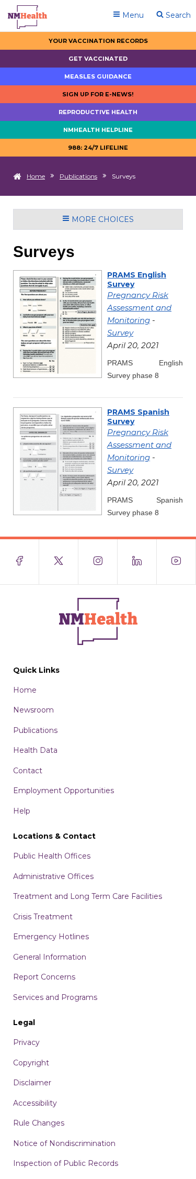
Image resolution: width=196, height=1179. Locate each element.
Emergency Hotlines (51, 936)
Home (36, 176)
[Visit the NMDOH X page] (58, 561)
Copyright (31, 1062)
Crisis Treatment (43, 916)
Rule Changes (38, 1123)
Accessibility (35, 1103)
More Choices (102, 219)
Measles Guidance (98, 76)
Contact (27, 770)
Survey (120, 333)
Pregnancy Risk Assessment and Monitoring (139, 307)
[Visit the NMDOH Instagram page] (98, 561)
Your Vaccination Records (98, 41)
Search (177, 15)
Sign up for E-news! (98, 94)
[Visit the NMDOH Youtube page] (176, 561)
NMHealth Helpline (98, 130)
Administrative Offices (53, 876)
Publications (78, 176)
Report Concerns (44, 977)
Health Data (35, 750)
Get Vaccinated (98, 58)
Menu (132, 15)
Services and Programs (55, 997)
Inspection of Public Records (65, 1163)
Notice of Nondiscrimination (64, 1143)
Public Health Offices (51, 856)
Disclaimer (32, 1082)
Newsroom (33, 710)
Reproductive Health (98, 112)
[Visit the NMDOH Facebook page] (19, 561)
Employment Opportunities (63, 790)
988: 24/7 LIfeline (98, 147)
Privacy (26, 1042)
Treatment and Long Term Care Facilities (87, 896)
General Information (49, 957)
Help (21, 811)
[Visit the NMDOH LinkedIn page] (137, 561)
